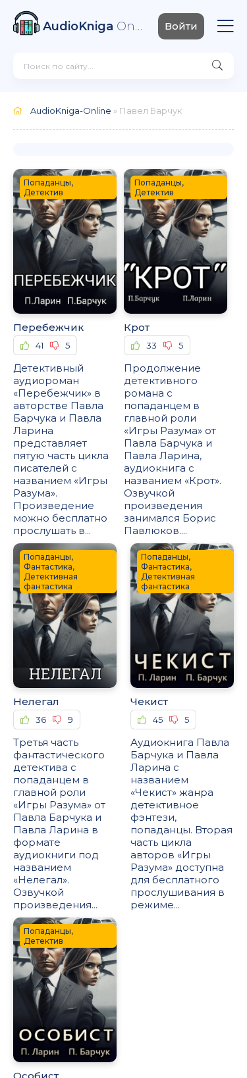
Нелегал (36, 701)
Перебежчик (48, 327)
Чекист (149, 701)
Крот (137, 327)
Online (94, 26)
